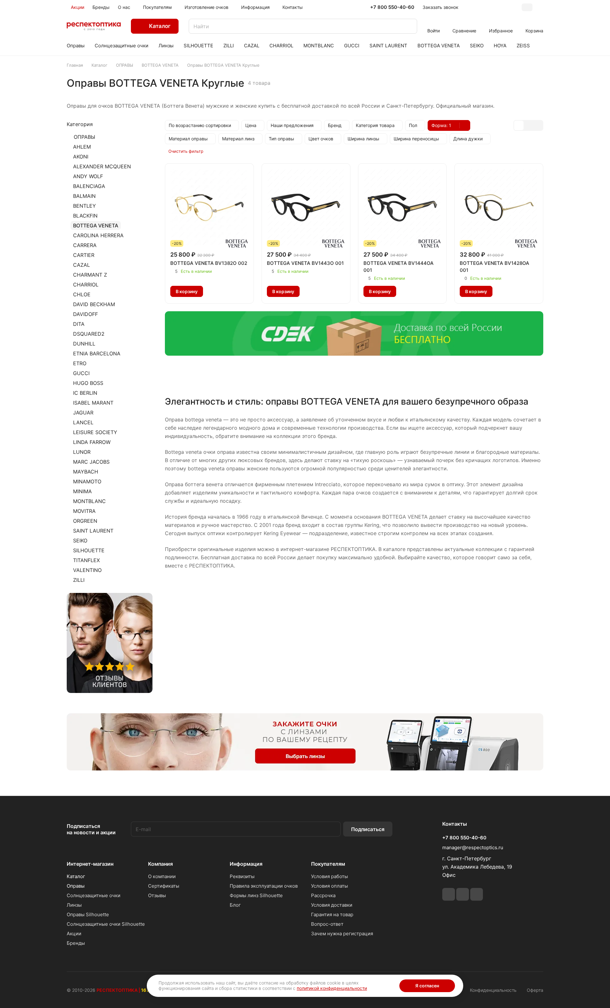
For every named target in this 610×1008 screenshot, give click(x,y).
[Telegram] (448, 894)
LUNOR (82, 452)
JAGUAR (83, 412)
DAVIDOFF (85, 314)
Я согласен (427, 985)
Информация (246, 864)
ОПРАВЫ (84, 137)
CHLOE (82, 294)
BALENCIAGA (89, 186)
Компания (160, 864)
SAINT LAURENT (93, 531)
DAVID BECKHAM (94, 304)
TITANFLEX (86, 560)
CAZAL (81, 265)
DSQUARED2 (89, 334)
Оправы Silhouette (88, 914)
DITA (79, 324)
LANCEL (83, 422)
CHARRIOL (85, 284)
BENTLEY (84, 206)
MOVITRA (84, 511)
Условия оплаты (329, 886)
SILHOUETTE (89, 550)
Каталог (76, 876)
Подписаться (367, 829)
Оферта (535, 990)
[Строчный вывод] (528, 125)
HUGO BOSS (88, 383)
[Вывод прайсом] (538, 125)
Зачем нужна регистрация (342, 934)
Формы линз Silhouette (256, 895)
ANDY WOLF (88, 176)
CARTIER (83, 255)
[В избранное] (212, 291)
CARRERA (85, 245)
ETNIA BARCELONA (96, 353)
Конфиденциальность (493, 990)
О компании (162, 876)
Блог (235, 905)
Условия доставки (331, 905)
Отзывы (157, 895)
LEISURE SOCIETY (95, 432)
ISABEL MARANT (93, 403)
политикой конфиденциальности (332, 988)
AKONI (80, 156)
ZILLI (79, 580)
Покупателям (328, 864)
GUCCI (81, 373)
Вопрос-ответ (327, 924)
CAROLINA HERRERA (98, 235)
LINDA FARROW (92, 442)
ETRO (79, 363)
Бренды (76, 943)
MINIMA (82, 491)
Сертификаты (163, 886)
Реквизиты (242, 876)
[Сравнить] (225, 291)
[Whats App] (462, 894)
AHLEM (82, 147)
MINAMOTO (87, 481)
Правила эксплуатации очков (264, 886)
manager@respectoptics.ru (472, 847)
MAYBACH (85, 471)
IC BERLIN (85, 393)
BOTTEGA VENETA (95, 225)
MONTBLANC (89, 501)
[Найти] (409, 26)
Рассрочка (323, 895)
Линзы (74, 905)
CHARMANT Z (90, 275)
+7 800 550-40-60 (392, 7)
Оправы (76, 886)
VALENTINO (87, 570)
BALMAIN (84, 196)
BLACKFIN (85, 215)
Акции (74, 934)
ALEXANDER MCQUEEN (102, 166)
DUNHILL (84, 343)
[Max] (476, 894)
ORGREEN (85, 521)
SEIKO (80, 540)
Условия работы (329, 876)
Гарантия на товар (332, 914)
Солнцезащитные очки (93, 895)
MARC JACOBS (91, 462)
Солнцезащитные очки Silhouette (106, 924)
